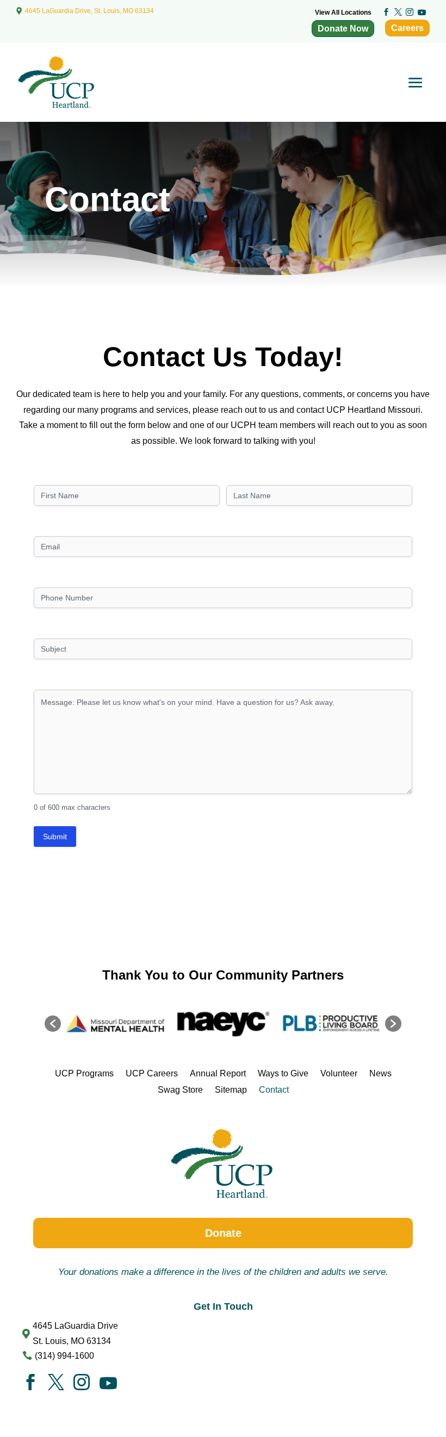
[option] (136, 1024)
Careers (407, 28)
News (380, 1073)
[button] (53, 1023)
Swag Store (180, 1089)
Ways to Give (283, 1073)
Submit (55, 836)
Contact (274, 1089)
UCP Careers (152, 1073)
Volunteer (338, 1073)
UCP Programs (84, 1073)
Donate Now (343, 28)
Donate (223, 1233)
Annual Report (218, 1073)
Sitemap (231, 1089)
